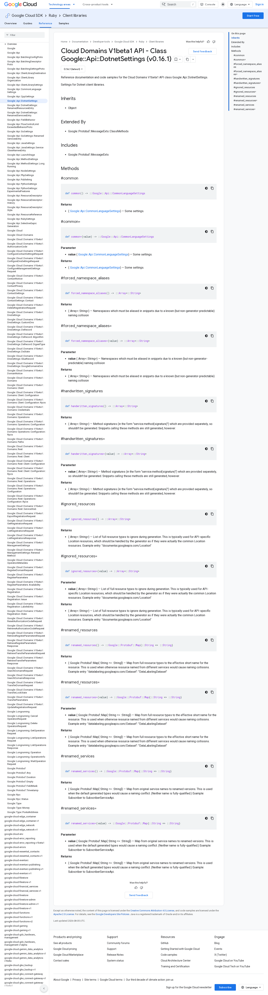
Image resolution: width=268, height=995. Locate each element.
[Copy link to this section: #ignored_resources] (98, 504)
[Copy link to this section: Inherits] (79, 99)
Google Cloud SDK (27, 15)
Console (210, 4)
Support (111, 948)
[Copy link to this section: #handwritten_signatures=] (108, 439)
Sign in (259, 4)
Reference (45, 23)
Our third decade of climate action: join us (149, 979)
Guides (27, 23)
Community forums (118, 943)
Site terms (90, 979)
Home (64, 41)
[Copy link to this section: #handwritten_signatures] (106, 391)
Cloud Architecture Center (176, 960)
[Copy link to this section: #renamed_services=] (100, 808)
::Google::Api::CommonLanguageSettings (94, 211)
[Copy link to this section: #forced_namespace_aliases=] (115, 326)
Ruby (53, 15)
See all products (62, 943)
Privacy (77, 979)
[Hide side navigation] (44, 988)
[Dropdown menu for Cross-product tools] (112, 4)
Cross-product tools (95, 4)
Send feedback (202, 51)
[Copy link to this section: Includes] (81, 145)
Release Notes (115, 954)
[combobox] (178, 4)
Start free (253, 15)
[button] (24, 44)
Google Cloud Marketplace (68, 954)
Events (218, 948)
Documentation (80, 41)
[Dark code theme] (206, 188)
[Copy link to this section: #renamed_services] (98, 756)
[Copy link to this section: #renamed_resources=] (103, 682)
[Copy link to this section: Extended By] (89, 122)
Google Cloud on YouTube (229, 960)
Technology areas (60, 4)
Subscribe (225, 987)
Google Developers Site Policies (112, 914)
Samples (64, 23)
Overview (10, 23)
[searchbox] (24, 35)
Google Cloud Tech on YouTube (232, 966)
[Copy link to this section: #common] (82, 178)
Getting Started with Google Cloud (180, 948)
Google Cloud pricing (65, 948)
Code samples (169, 954)
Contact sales (61, 960)
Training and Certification (175, 966)
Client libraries (75, 15)
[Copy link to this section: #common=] (84, 222)
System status (115, 960)
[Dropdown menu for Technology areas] (75, 4)
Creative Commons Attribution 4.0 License (152, 910)
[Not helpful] (214, 41)
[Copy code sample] (212, 188)
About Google (61, 979)
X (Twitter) (220, 954)
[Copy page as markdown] (187, 59)
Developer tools (101, 41)
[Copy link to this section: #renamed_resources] (101, 630)
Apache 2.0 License (63, 914)
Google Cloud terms (111, 979)
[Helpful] (208, 41)
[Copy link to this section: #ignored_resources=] (100, 556)
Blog (217, 943)
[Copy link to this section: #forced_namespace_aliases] (113, 278)
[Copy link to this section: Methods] (83, 169)
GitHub (164, 943)
